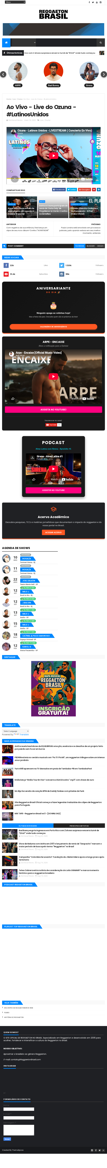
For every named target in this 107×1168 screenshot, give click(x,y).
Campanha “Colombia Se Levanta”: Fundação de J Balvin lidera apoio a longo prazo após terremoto (61, 858)
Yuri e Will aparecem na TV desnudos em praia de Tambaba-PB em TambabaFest (53, 768)
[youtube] (96, 2)
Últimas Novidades (28, 826)
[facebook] (89, 2)
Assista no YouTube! (53, 409)
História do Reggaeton (14, 1017)
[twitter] (93, 2)
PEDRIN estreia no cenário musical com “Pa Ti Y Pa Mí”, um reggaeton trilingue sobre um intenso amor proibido (60, 759)
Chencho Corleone (79, 204)
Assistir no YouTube (53, 490)
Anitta (83, 53)
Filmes (6, 1012)
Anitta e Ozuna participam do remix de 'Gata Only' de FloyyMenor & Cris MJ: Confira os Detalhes (53, 209)
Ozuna (19, 99)
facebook (79, 246)
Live (14, 99)
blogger (91, 246)
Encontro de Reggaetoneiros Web (18, 1008)
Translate (24, 734)
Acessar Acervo (53, 532)
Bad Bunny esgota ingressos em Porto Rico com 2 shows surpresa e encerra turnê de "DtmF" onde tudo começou (59, 832)
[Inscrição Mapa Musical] (53, 35)
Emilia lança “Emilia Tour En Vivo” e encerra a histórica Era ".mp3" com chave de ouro (54, 779)
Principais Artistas (79, 826)
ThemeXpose (17, 1150)
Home (8, 99)
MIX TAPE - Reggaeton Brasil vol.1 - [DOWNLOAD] (37, 813)
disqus (100, 246)
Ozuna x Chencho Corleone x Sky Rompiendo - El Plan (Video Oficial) (84, 211)
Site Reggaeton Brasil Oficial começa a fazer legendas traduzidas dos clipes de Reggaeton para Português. (58, 803)
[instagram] (100, 2)
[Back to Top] (103, 1150)
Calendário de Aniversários (53, 327)
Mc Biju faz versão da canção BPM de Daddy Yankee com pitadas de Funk (49, 791)
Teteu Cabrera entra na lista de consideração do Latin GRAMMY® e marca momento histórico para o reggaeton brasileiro (59, 871)
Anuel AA (11, 204)
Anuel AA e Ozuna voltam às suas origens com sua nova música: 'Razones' (21, 211)
